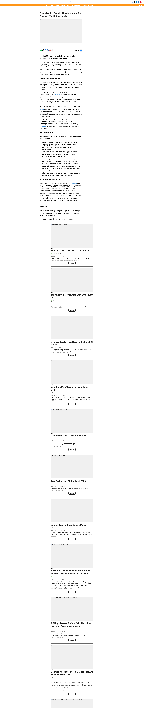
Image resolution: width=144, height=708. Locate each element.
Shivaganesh (43, 44)
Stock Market (43, 219)
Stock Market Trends (71, 219)
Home (46, 5)
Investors (50, 219)
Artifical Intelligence (75, 5)
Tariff (55, 219)
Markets (63, 5)
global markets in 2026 (78, 488)
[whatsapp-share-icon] (41, 50)
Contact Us (90, 5)
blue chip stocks (61, 397)
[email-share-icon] (50, 50)
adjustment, (43, 126)
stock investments (72, 183)
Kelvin (54, 576)
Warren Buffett (61, 633)
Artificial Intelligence (56, 488)
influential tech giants (69, 443)
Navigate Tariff (62, 219)
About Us (51, 5)
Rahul (52, 392)
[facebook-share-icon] (45, 50)
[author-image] (52, 253)
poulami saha (54, 344)
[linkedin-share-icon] (48, 50)
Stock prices (56, 94)
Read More (72, 263)
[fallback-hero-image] (72, 236)
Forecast (57, 5)
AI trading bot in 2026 (65, 532)
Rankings (84, 5)
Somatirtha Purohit (57, 253)
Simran (54, 300)
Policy (68, 5)
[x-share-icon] (43, 50)
